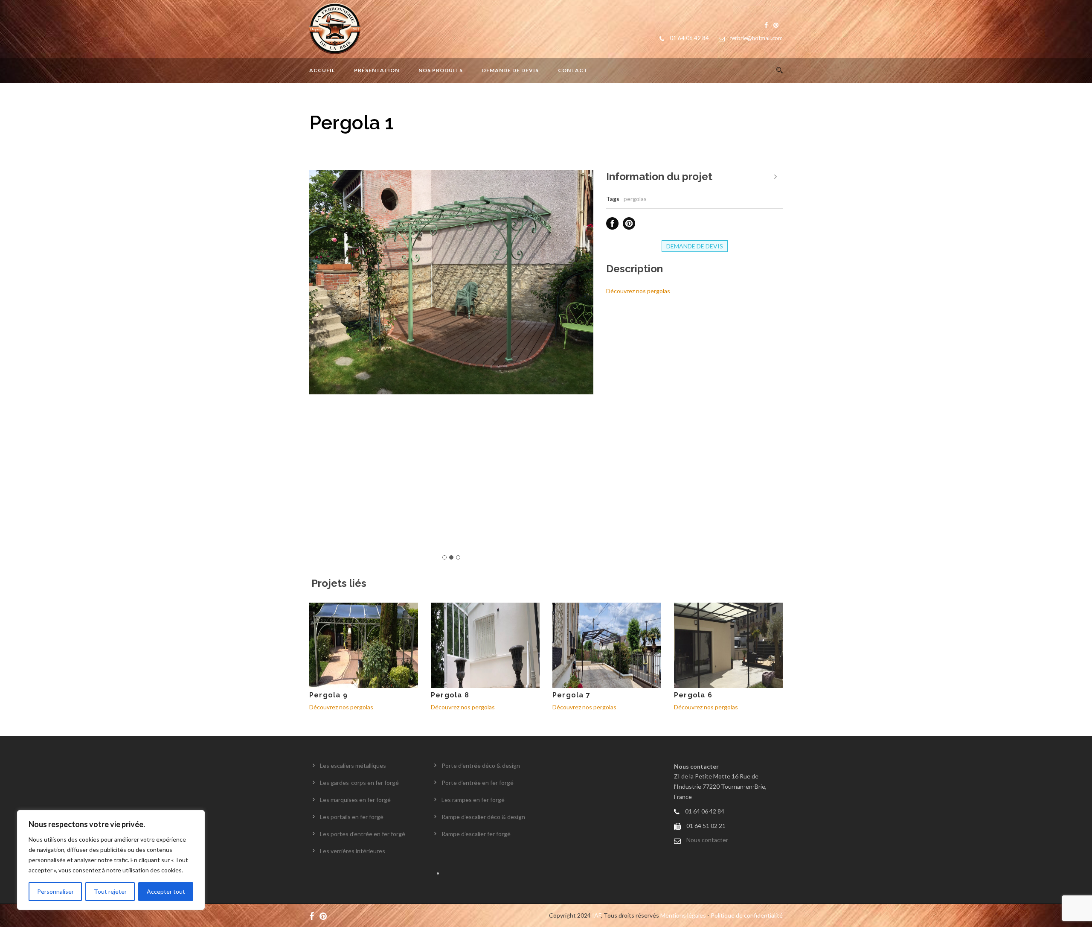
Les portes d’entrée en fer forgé (362, 833)
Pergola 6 (693, 695)
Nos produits (440, 70)
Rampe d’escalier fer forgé (476, 833)
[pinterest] (325, 915)
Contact (573, 70)
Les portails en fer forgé (351, 816)
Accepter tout (166, 891)
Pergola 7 (571, 695)
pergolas (635, 198)
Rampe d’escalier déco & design (483, 816)
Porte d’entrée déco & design (480, 765)
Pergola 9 (328, 695)
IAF (596, 915)
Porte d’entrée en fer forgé (477, 782)
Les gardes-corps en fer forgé (359, 782)
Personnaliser (55, 891)
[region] (111, 860)
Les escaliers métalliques (353, 765)
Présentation (376, 70)
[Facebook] (313, 915)
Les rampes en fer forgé (473, 799)
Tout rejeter (110, 891)
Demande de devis (510, 70)
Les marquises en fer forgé (355, 799)
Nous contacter (707, 839)
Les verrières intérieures (352, 850)
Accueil (322, 70)
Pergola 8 (450, 695)
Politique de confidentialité (747, 915)
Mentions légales (683, 915)
